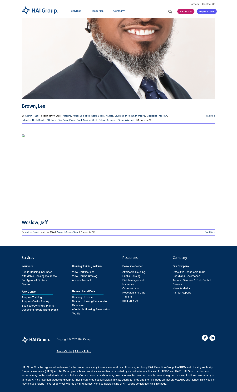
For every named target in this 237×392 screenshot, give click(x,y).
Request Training (32, 298)
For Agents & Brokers (34, 280)
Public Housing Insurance (37, 272)
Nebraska (26, 120)
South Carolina (84, 120)
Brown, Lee (33, 106)
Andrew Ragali (32, 116)
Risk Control (29, 292)
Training (127, 297)
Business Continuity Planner (38, 306)
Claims (26, 284)
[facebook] (205, 338)
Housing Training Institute (87, 266)
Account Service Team (68, 232)
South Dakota (99, 120)
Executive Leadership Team (189, 272)
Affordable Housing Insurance (39, 276)
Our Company (181, 266)
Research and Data (83, 291)
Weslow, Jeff (35, 222)
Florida (86, 116)
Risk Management (133, 280)
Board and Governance (186, 276)
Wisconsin (130, 120)
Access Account (81, 280)
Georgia (95, 116)
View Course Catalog (84, 276)
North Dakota (38, 120)
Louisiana (119, 116)
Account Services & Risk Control (192, 280)
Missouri (163, 116)
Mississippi (152, 116)
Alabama (67, 116)
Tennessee (112, 120)
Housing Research (83, 297)
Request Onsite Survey (35, 302)
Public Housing (131, 276)
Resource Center (132, 266)
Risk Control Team (66, 120)
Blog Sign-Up (130, 301)
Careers (177, 284)
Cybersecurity (130, 289)
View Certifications (83, 272)
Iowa (102, 116)
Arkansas (77, 116)
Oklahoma (51, 120)
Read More (210, 116)
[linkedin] (212, 338)
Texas (121, 120)
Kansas (109, 116)
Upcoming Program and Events (40, 310)
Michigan (129, 116)
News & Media (181, 289)
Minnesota (140, 116)
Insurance (27, 266)
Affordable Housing (133, 272)
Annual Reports (182, 293)
